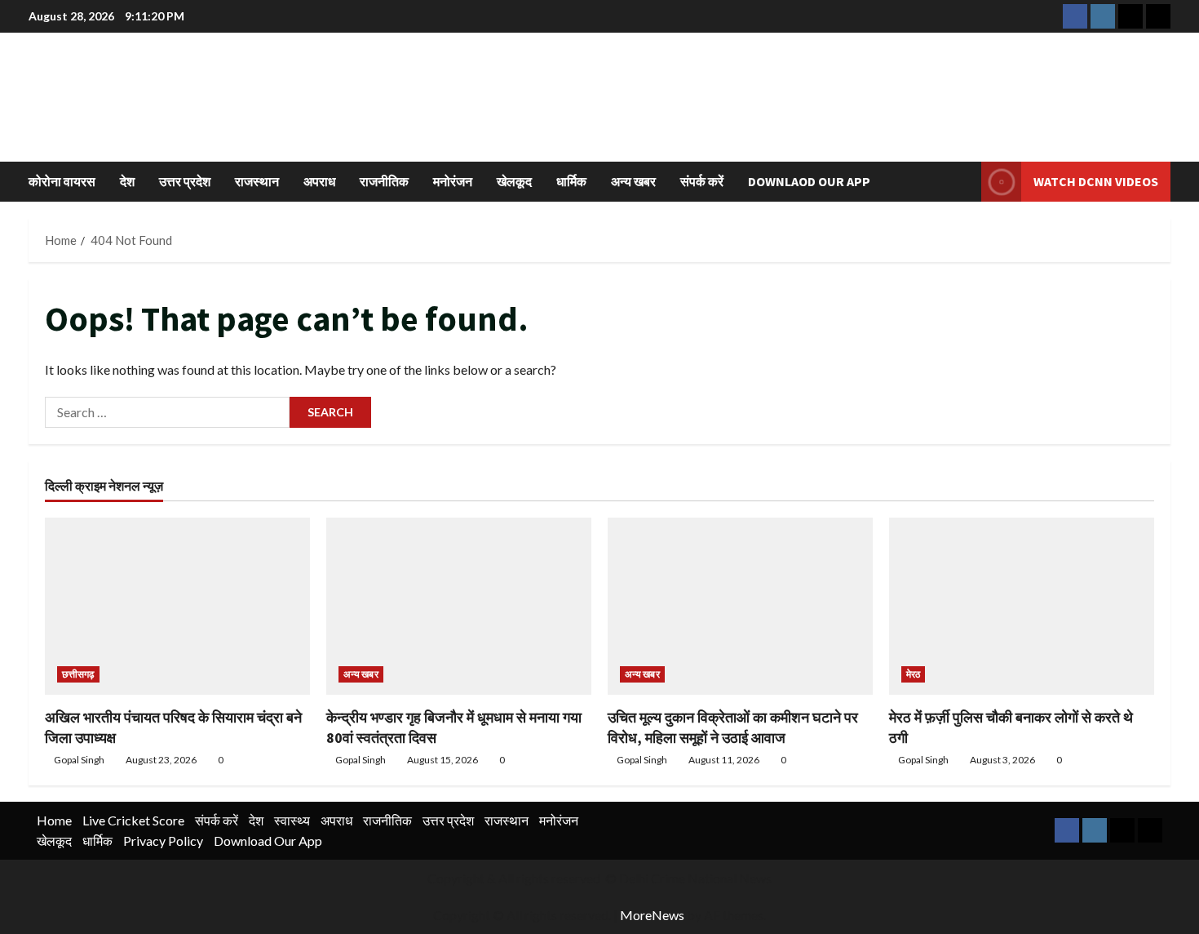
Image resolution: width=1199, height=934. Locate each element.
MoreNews (652, 915)
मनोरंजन (452, 181)
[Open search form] (964, 182)
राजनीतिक (384, 181)
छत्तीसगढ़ (78, 674)
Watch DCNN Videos (1095, 181)
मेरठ (913, 674)
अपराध (319, 181)
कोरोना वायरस (62, 181)
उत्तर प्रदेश (184, 181)
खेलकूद (514, 181)
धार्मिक (571, 181)
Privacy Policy (163, 840)
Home (54, 820)
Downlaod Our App (809, 181)
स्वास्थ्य (292, 820)
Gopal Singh (79, 760)
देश (127, 181)
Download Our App (268, 840)
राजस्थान (257, 181)
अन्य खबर (633, 181)
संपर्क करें (701, 181)
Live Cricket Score (133, 820)
